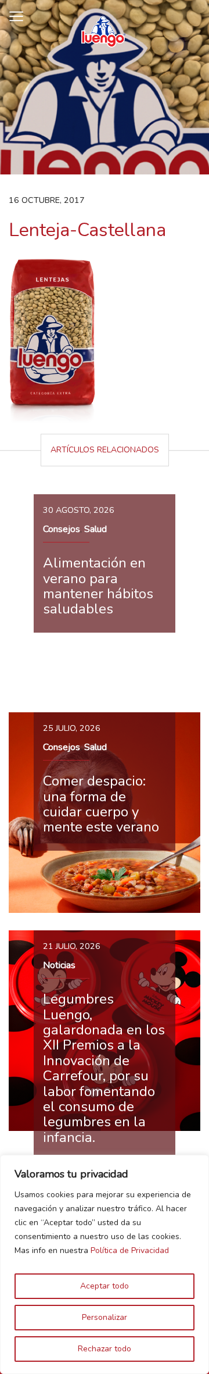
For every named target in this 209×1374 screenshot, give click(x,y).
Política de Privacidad (130, 1250)
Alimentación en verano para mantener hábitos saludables (98, 586)
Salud (95, 529)
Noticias (59, 965)
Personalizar (104, 1317)
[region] (104, 1264)
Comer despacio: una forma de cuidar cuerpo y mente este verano (101, 804)
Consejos (61, 529)
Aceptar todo (104, 1285)
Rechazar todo (104, 1348)
